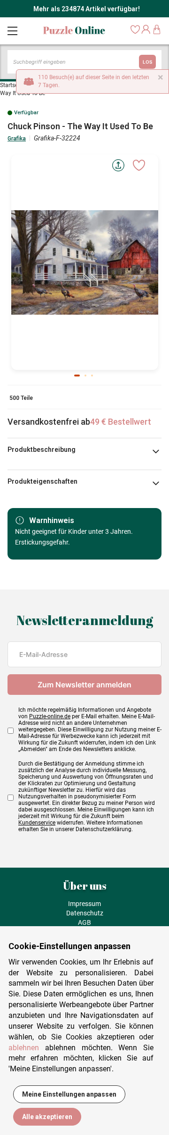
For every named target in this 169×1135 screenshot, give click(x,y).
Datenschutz (84, 913)
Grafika (17, 138)
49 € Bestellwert (120, 422)
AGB (84, 922)
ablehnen (23, 1047)
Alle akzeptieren (47, 1116)
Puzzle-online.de (49, 716)
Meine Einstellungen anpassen (69, 1094)
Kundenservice (36, 822)
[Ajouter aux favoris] (139, 165)
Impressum (84, 903)
